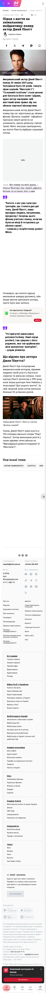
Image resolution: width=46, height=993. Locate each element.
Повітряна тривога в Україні (18, 698)
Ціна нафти (11, 751)
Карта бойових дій (14, 691)
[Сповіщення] (43, 3)
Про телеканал (8, 613)
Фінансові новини (14, 757)
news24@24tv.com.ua (11, 564)
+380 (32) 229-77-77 (17, 952)
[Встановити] (23, 974)
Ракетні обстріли (14, 688)
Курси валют (12, 754)
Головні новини (13, 659)
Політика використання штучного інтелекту (12, 636)
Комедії (10, 789)
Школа (9, 808)
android (10, 910)
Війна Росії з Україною (17, 684)
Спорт (10, 844)
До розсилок (15, 894)
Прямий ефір (12, 666)
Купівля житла (13, 833)
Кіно (9, 776)
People (15, 39)
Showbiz (6, 10)
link (26, 574)
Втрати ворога (13, 708)
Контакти (28, 619)
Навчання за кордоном (16, 818)
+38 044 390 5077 (31, 564)
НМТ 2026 (10, 811)
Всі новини (12, 656)
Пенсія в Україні (13, 768)
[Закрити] (41, 969)
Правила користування (11, 626)
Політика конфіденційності (9, 630)
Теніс (9, 854)
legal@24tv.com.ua (32, 954)
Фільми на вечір (13, 786)
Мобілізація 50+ (13, 723)
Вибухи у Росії (12, 705)
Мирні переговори (14, 694)
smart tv (10, 917)
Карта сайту (29, 635)
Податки (10, 764)
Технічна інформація (33, 615)
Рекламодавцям (9, 622)
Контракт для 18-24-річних (17, 730)
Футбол (10, 851)
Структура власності (32, 627)
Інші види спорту (14, 861)
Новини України (13, 663)
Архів (27, 631)
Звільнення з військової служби (20, 719)
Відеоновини (12, 669)
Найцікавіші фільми (15, 779)
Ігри (26, 640)
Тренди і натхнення (15, 836)
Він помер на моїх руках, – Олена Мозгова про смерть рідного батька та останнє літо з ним (22, 188)
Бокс (9, 848)
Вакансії (28, 623)
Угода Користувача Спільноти (32, 606)
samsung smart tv (27, 917)
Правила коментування (34, 611)
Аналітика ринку (13, 829)
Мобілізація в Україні (17, 716)
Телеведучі (7, 617)
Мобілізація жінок (14, 726)
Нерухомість (13, 826)
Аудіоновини (12, 673)
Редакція (6, 605)
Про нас (6, 601)
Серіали (10, 793)
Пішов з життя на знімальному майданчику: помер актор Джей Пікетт (36, 10)
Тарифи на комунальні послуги (19, 761)
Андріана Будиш (14, 34)
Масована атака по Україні (18, 701)
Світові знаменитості (19, 10)
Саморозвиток (13, 814)
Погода (10, 676)
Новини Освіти (14, 801)
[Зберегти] (39, 46)
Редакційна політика (11, 609)
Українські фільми (14, 783)
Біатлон (10, 858)
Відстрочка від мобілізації (17, 733)
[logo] (16, 3)
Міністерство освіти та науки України (22, 804)
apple (27, 910)
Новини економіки (16, 747)
